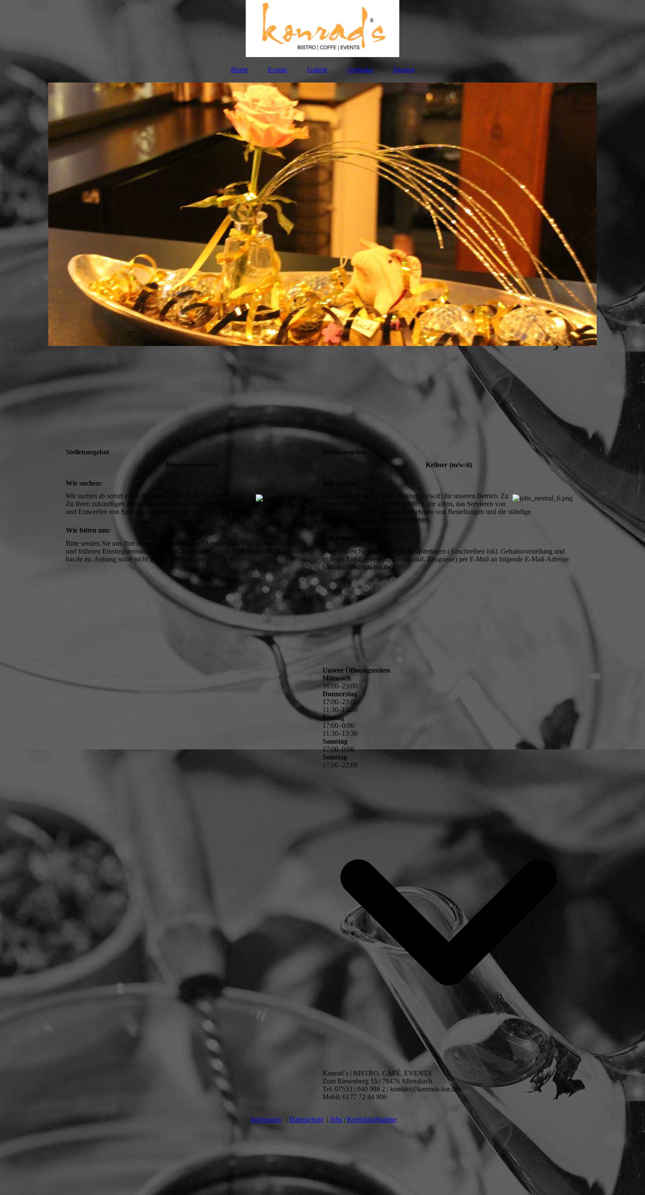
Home (239, 69)
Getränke (360, 69)
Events (277, 69)
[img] (322, 28)
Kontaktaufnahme (372, 1119)
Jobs (336, 1119)
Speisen (404, 69)
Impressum (267, 1119)
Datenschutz (306, 1119)
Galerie (317, 69)
